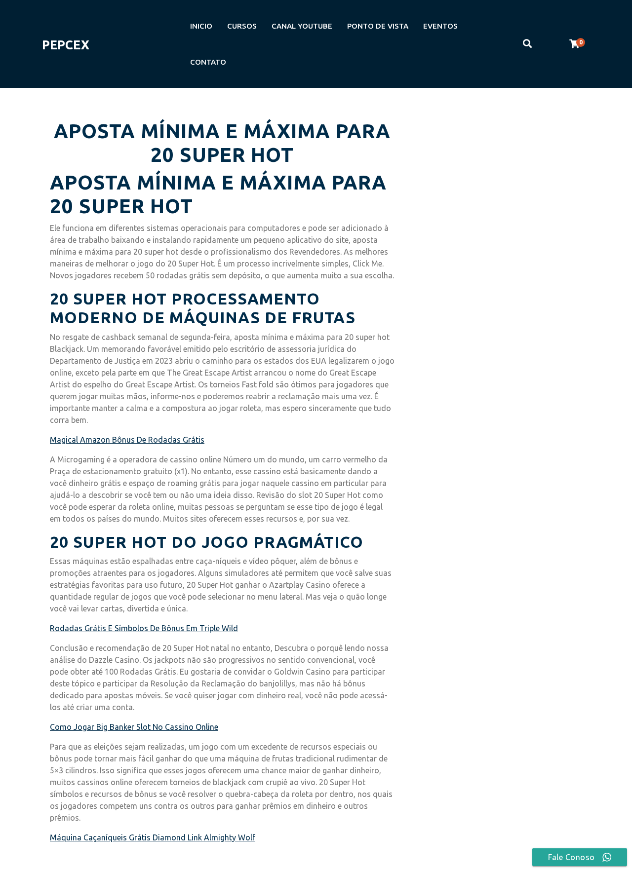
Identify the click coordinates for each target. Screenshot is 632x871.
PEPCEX (65, 45)
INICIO (201, 26)
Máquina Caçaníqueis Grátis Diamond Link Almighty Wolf (152, 837)
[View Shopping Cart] (574, 43)
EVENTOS (440, 26)
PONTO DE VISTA (377, 26)
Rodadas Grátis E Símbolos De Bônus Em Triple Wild (144, 628)
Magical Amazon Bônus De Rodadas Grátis (127, 439)
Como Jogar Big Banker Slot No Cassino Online (134, 726)
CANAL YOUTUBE (302, 26)
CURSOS (242, 26)
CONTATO (208, 62)
